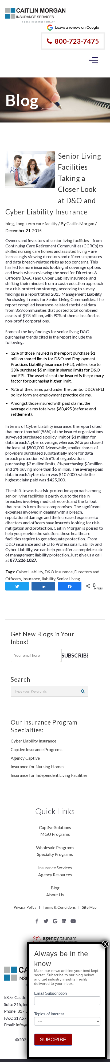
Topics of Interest (49, 1014)
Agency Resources (55, 874)
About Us (55, 894)
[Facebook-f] (36, 921)
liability (48, 578)
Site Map (89, 907)
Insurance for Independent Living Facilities (49, 775)
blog (9, 223)
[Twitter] (46, 921)
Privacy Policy (25, 907)
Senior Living (68, 578)
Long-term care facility (36, 223)
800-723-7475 (77, 41)
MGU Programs (55, 834)
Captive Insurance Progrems (36, 749)
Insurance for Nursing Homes (37, 766)
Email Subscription (50, 993)
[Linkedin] (64, 921)
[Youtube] (73, 921)
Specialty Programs (55, 854)
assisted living (74, 251)
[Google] (55, 921)
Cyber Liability (29, 571)
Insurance (31, 578)
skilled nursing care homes (29, 251)
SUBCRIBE (53, 1039)
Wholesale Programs (55, 847)
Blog (55, 887)
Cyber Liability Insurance (33, 740)
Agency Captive (25, 757)
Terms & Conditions (59, 907)
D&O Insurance (59, 571)
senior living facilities (69, 240)
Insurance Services (55, 867)
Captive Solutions (55, 827)
